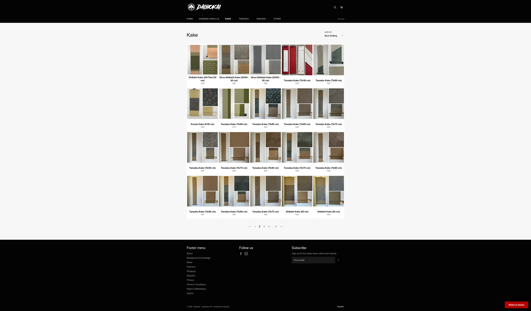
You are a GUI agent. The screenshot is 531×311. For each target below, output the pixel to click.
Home (190, 18)
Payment (191, 266)
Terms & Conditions (196, 284)
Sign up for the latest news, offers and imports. (314, 253)
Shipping (191, 271)
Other (277, 18)
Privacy (190, 280)
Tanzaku (244, 18)
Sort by (328, 32)
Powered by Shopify (221, 306)
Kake (228, 18)
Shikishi (261, 18)
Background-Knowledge (198, 257)
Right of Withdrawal (196, 288)
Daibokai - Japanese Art (202, 306)
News (189, 262)
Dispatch (191, 275)
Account (341, 18)
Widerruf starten (516, 304)
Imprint (190, 293)
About (189, 253)
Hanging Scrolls (209, 18)
